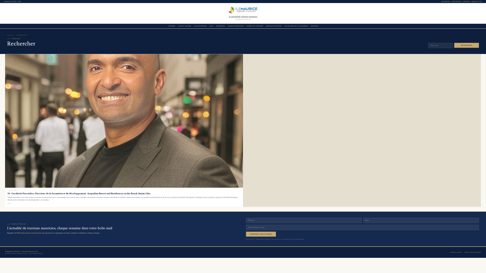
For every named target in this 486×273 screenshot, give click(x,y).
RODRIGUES (220, 26)
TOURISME (171, 26)
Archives (314, 26)
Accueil (10, 35)
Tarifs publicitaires (472, 252)
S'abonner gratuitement (261, 234)
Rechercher (21, 35)
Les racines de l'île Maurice (296, 26)
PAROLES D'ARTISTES (274, 26)
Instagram (456, 1)
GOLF (212, 26)
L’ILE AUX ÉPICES (200, 26)
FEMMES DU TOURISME (255, 26)
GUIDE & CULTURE (184, 26)
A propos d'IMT (456, 252)
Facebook (445, 1)
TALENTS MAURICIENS (236, 26)
